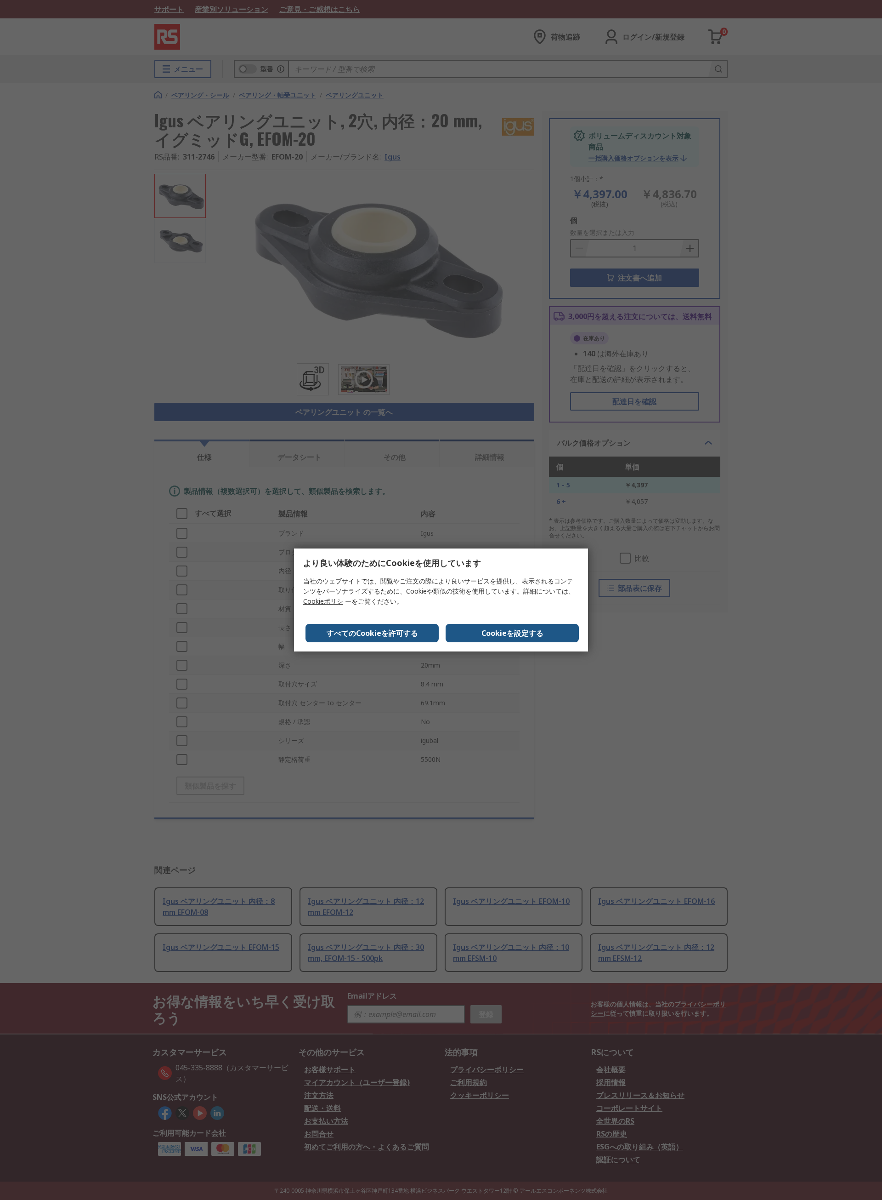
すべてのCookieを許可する (372, 633)
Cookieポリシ (323, 601)
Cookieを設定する (512, 633)
